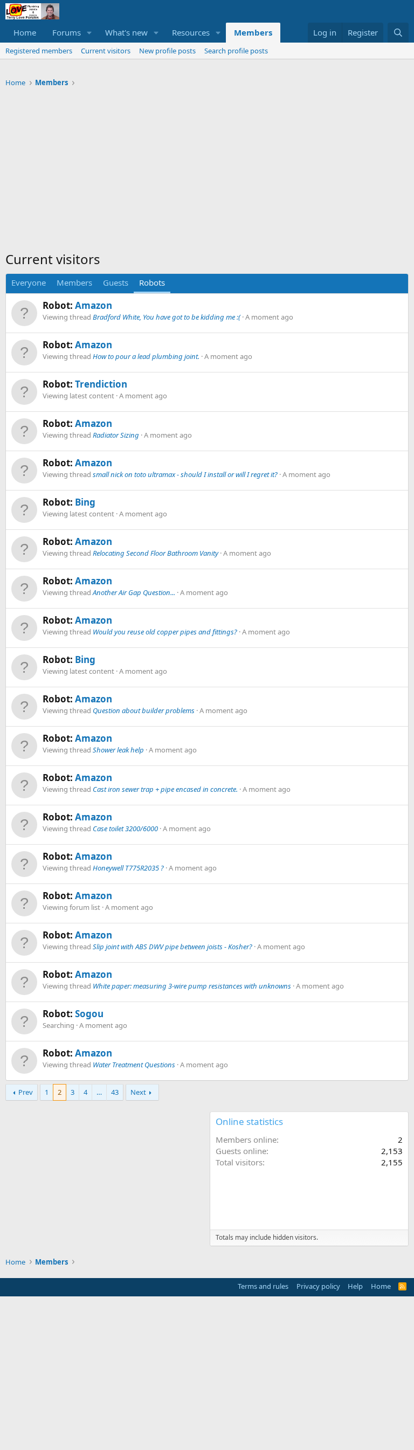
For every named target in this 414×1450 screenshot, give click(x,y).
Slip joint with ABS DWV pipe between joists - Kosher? (172, 946)
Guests (115, 282)
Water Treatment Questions (134, 1064)
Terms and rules (263, 1286)
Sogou (89, 1013)
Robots (152, 282)
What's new (126, 32)
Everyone (28, 282)
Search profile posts (236, 51)
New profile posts (167, 51)
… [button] (99, 1092)
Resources (191, 32)
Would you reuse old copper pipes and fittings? (165, 632)
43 (115, 1092)
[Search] (398, 33)
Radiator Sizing (116, 435)
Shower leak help (118, 750)
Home (24, 32)
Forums (66, 32)
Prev (25, 1092)
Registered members (38, 51)
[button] (89, 33)
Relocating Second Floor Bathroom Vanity (155, 553)
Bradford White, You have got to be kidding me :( (166, 317)
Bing (85, 502)
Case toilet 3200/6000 (125, 828)
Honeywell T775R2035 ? (128, 868)
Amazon (93, 305)
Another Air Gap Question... (134, 592)
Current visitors (105, 51)
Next (138, 1092)
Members (253, 32)
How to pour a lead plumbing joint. (146, 356)
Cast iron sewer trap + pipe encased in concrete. (165, 789)
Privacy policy (318, 1286)
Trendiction (101, 384)
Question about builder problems (144, 710)
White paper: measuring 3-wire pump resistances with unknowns (192, 986)
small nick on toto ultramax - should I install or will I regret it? (185, 474)
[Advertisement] (207, 171)
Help (355, 1286)
